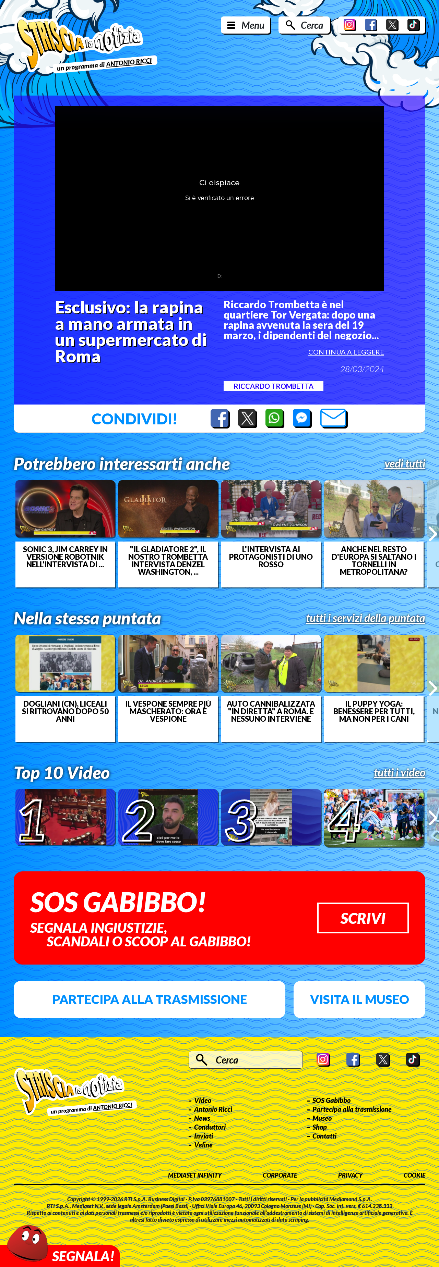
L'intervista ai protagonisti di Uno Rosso (271, 557)
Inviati (203, 1136)
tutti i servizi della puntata (365, 617)
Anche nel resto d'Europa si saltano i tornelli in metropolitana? (374, 561)
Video (202, 1100)
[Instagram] (350, 25)
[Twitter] (392, 25)
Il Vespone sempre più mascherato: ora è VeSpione (168, 711)
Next (433, 533)
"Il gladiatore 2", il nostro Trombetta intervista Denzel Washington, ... (168, 561)
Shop (319, 1127)
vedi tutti (404, 463)
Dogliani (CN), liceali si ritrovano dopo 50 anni (65, 711)
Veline (203, 1145)
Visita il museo (359, 999)
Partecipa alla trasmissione (149, 999)
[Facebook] (371, 25)
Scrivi (363, 918)
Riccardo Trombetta (273, 386)
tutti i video (399, 772)
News (202, 1118)
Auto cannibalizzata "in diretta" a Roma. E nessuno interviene (271, 711)
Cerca (312, 25)
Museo (322, 1118)
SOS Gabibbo (331, 1100)
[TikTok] (413, 25)
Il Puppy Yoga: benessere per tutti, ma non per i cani (374, 711)
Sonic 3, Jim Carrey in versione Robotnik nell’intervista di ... (65, 557)
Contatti (324, 1136)
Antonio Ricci (213, 1109)
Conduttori (210, 1127)
